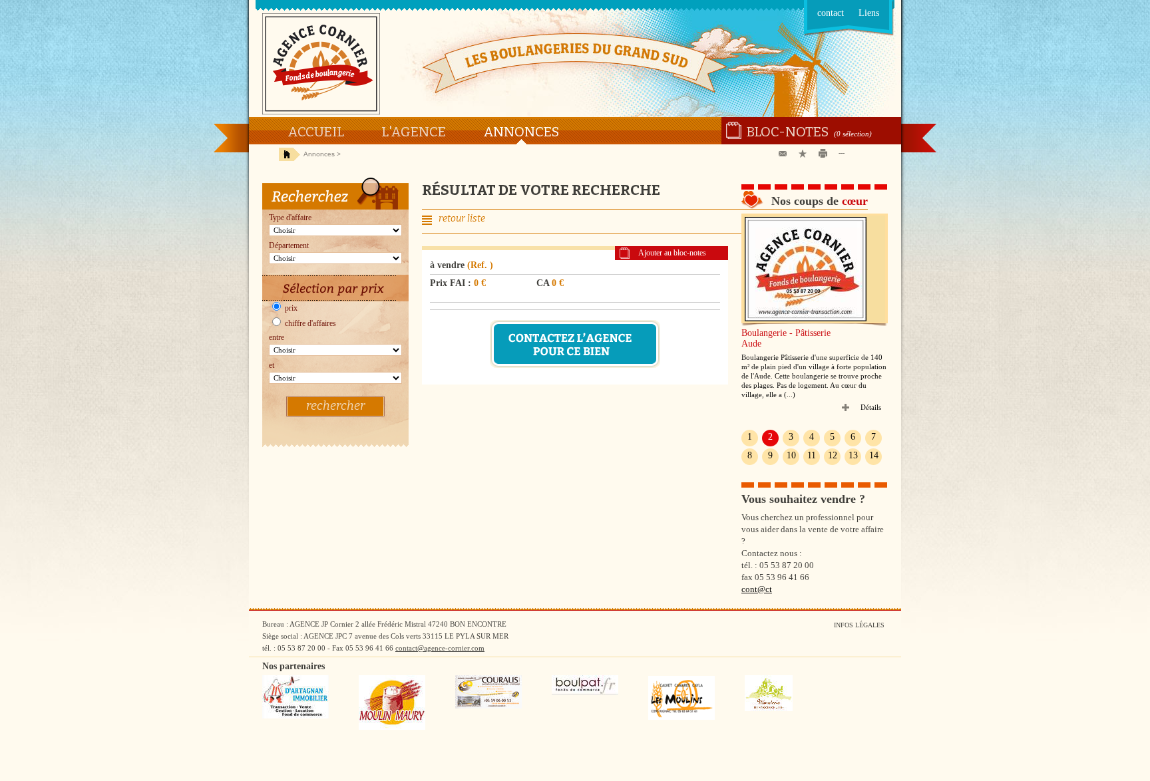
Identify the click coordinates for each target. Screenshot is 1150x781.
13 (853, 455)
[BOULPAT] (585, 693)
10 (791, 455)
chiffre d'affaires (309, 323)
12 (832, 455)
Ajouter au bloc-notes (672, 252)
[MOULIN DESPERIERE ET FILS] (769, 708)
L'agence (413, 132)
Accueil (316, 132)
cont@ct (756, 589)
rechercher (335, 405)
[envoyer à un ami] (785, 154)
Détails (871, 407)
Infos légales (859, 625)
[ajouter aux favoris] (805, 154)
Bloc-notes (788, 132)
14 (873, 455)
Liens (869, 13)
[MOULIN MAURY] (392, 727)
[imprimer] (825, 154)
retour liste (462, 218)
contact (830, 13)
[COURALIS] (488, 706)
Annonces (521, 132)
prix (290, 308)
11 (811, 455)
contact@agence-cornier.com (439, 648)
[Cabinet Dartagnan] (295, 716)
